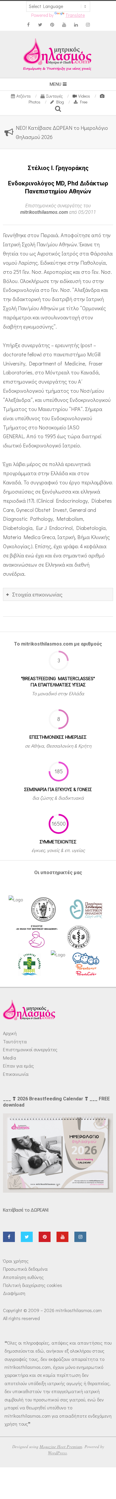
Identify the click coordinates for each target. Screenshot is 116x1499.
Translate (75, 15)
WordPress (57, 1453)
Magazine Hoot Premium (61, 1446)
